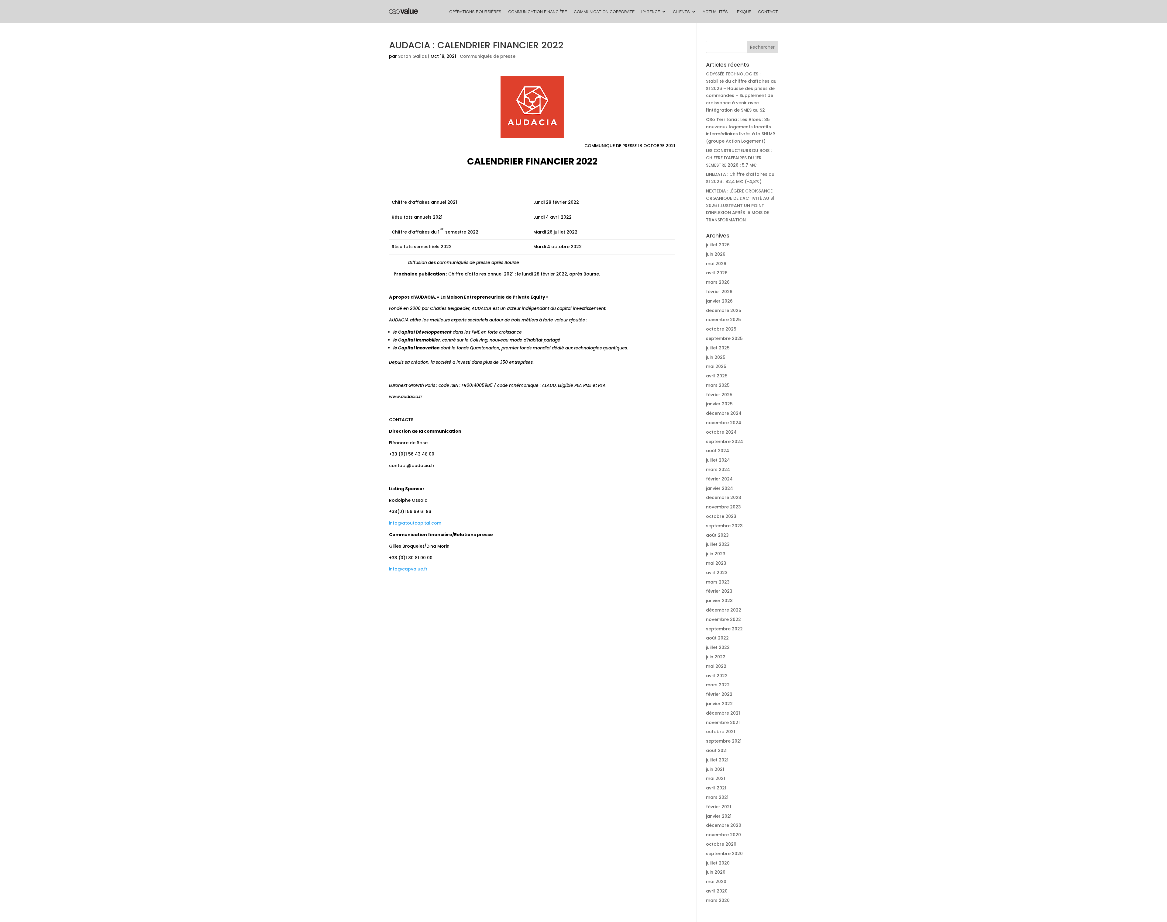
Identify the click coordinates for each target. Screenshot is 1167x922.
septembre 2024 (724, 441)
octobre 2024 (721, 432)
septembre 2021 (724, 741)
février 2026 (719, 292)
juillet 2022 (718, 647)
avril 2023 (717, 573)
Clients (681, 11)
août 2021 (717, 750)
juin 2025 (715, 357)
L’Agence (650, 11)
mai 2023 (716, 563)
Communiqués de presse (487, 56)
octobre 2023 (721, 516)
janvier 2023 (719, 601)
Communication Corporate (604, 11)
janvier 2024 (719, 488)
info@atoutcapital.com (415, 523)
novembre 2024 (723, 423)
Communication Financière (537, 11)
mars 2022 (718, 685)
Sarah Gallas (412, 56)
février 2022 (719, 694)
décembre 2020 (723, 825)
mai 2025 (716, 366)
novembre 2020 (723, 835)
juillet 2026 (718, 245)
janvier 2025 (719, 404)
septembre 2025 (724, 338)
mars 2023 (718, 582)
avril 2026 (717, 273)
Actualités (715, 11)
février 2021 (718, 807)
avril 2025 (717, 376)
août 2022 (717, 638)
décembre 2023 (723, 497)
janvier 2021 (719, 816)
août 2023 (717, 535)
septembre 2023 (724, 526)
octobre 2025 (721, 329)
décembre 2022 (723, 610)
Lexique (743, 11)
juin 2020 (715, 872)
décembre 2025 (723, 310)
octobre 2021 (720, 732)
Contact (768, 11)
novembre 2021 (723, 722)
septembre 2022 (724, 629)
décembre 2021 (723, 713)
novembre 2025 (723, 320)
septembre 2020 (724, 854)
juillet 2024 (718, 460)
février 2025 (719, 395)
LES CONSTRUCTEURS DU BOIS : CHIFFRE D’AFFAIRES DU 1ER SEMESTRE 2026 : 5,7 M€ (739, 157)
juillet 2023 (718, 544)
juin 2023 (715, 554)
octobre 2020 (721, 844)
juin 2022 (715, 657)
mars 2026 (718, 282)
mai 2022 (716, 666)
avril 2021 (716, 788)
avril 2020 (717, 891)
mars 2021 (717, 797)
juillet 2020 (718, 863)
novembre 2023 (723, 507)
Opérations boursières (475, 11)
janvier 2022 (719, 704)
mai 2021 (715, 778)
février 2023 (719, 591)
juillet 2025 (718, 348)
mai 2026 (716, 264)
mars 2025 (718, 385)
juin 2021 (715, 769)
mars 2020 (718, 900)
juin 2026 (715, 254)
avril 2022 (717, 676)
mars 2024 (718, 469)
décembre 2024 (724, 413)
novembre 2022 (723, 619)
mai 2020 (716, 882)
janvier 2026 (719, 301)
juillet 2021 (717, 760)
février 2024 (719, 479)
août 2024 (717, 451)
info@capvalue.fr (408, 569)
